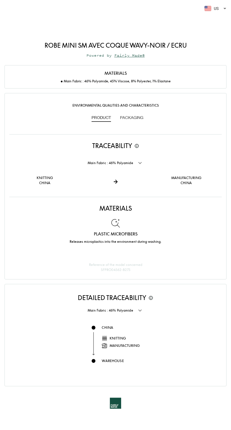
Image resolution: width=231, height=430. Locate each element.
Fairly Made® (129, 55)
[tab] (101, 118)
